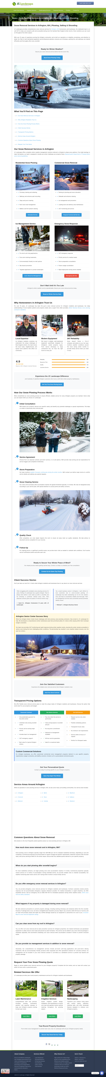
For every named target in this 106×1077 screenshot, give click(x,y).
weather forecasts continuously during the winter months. (46, 472)
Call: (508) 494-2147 (85, 3)
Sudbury (72, 797)
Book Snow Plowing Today (52, 57)
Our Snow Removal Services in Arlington (29, 115)
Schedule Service (32, 215)
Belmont (20, 801)
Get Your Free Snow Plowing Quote (52, 384)
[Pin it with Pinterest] (55, 1045)
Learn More (26, 1016)
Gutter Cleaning (38, 1064)
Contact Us (76, 10)
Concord (20, 797)
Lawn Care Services (19, 10)
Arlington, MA (55, 29)
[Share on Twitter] (49, 1044)
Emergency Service (71, 275)
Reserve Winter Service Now (52, 294)
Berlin (45, 793)
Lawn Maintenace (39, 1057)
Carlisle (46, 801)
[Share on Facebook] (46, 1044)
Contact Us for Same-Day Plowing (52, 571)
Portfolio (68, 10)
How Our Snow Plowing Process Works (28, 124)
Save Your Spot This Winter (52, 776)
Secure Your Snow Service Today (52, 1034)
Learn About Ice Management (32, 275)
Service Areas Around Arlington (26, 136)
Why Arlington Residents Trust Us (27, 120)
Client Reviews (38, 1066)
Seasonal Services (58, 10)
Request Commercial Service (71, 215)
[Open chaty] (102, 1073)
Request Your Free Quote (25, 144)
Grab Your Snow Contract (52, 692)
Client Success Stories (24, 128)
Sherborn (72, 801)
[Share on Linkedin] (58, 1045)
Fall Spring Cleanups (40, 1061)
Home (14, 18)
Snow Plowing (38, 1063)
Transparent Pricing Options (25, 132)
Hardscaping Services (44, 10)
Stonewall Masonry (39, 1059)
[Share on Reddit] (52, 1045)
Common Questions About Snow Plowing (29, 140)
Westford (72, 793)
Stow (45, 797)
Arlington (20, 793)
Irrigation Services (31, 10)
